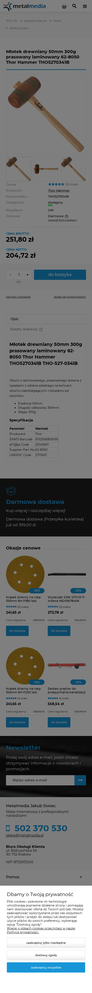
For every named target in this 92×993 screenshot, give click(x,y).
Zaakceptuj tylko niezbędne (46, 942)
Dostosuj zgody (46, 955)
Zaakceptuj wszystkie (46, 967)
